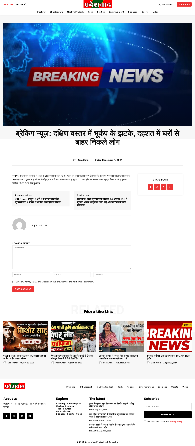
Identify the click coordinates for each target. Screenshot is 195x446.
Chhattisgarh (97, 151)
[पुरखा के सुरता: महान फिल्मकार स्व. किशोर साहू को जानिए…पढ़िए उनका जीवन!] (25, 336)
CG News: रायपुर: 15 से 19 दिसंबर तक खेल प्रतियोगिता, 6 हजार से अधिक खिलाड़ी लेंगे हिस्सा (38, 200)
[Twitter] (157, 187)
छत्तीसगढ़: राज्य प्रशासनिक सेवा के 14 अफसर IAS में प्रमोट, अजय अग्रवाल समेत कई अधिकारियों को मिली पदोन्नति (102, 202)
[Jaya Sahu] (19, 225)
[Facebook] (150, 187)
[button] (22, 5)
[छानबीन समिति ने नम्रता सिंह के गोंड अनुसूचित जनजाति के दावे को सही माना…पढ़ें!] (121, 336)
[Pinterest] (163, 187)
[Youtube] (30, 416)
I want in (166, 415)
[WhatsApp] (170, 187)
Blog (91, 410)
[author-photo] (5, 362)
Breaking (93, 420)
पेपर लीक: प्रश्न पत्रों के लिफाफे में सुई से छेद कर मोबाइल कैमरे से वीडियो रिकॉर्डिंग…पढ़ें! (72, 357)
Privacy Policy (176, 421)
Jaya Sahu (83, 160)
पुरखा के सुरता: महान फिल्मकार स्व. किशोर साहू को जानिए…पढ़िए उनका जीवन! (24, 357)
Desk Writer (13, 363)
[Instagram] (14, 416)
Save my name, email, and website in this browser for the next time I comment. (55, 282)
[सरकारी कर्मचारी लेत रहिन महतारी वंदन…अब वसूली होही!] (169, 336)
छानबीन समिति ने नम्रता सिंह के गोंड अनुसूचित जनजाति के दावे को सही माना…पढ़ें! (118, 357)
